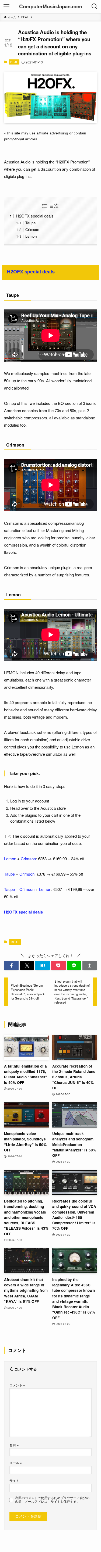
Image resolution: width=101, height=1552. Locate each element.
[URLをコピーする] (89, 965)
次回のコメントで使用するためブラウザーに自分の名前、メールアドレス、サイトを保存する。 (52, 1500)
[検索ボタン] (94, 6)
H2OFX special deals (35, 216)
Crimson (32, 229)
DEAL (14, 62)
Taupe (30, 222)
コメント (17, 1385)
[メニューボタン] (6, 6)
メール (15, 1462)
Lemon (31, 236)
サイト (14, 1480)
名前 (14, 1445)
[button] (11, 965)
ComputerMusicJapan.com (50, 6)
